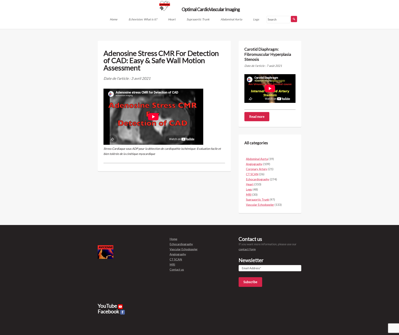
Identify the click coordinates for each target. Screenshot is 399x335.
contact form (247, 249)
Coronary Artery (256, 169)
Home (113, 19)
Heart (171, 19)
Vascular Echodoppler (260, 204)
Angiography (254, 164)
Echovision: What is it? (143, 19)
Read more (256, 116)
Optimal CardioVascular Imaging (210, 9)
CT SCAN (252, 174)
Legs (256, 19)
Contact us (177, 269)
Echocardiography (257, 179)
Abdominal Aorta (231, 19)
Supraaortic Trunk (198, 19)
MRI (249, 194)
